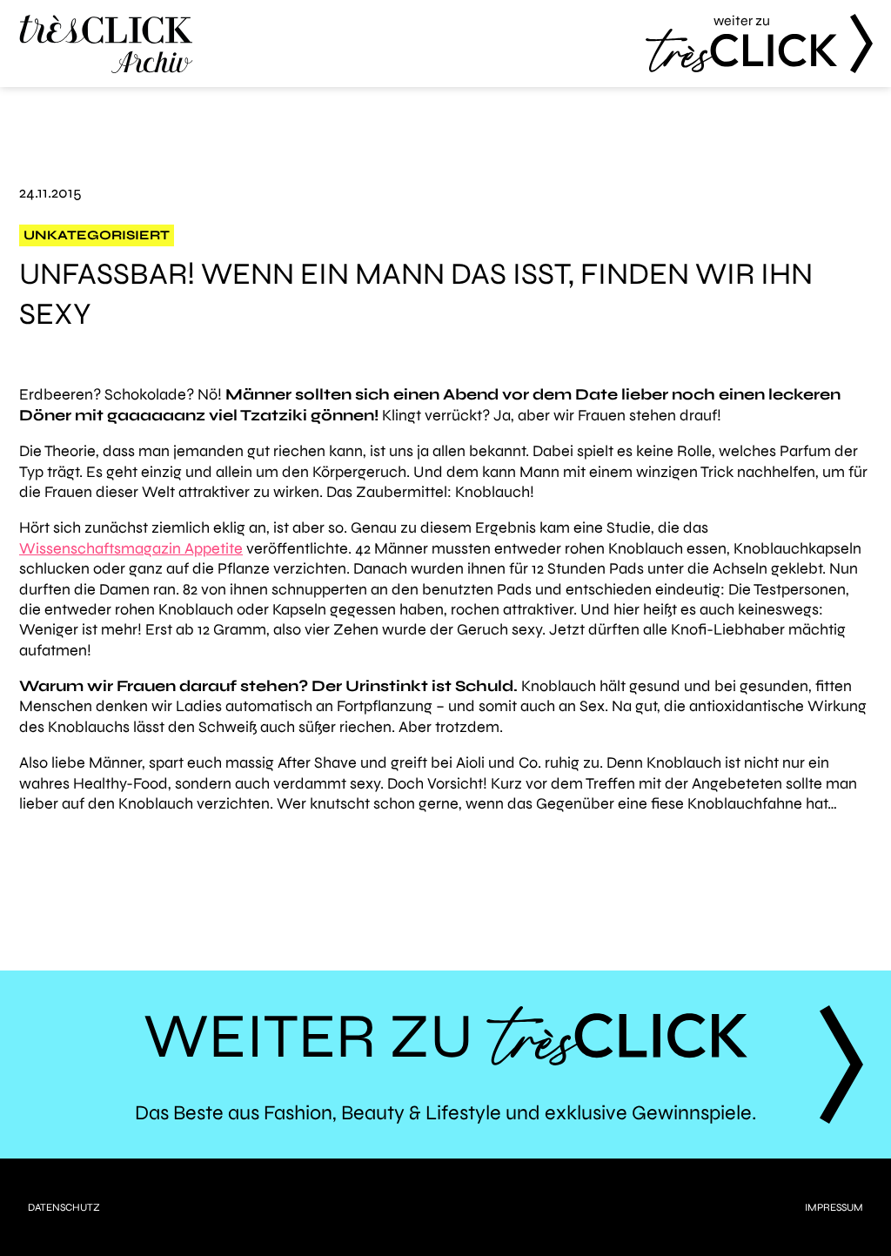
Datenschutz (64, 1207)
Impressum (834, 1207)
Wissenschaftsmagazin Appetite (131, 548)
